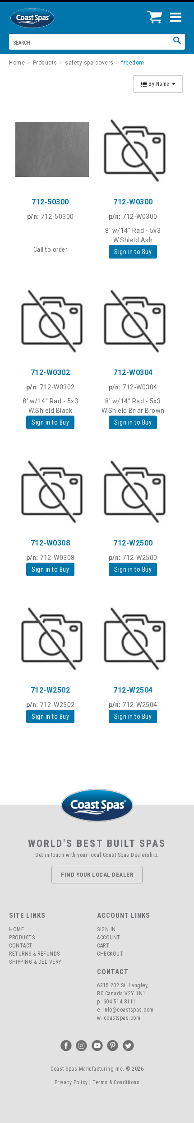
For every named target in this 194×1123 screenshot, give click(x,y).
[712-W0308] (50, 490)
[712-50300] (50, 149)
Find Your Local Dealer (97, 874)
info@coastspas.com (128, 1010)
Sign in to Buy (133, 251)
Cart (103, 946)
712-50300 (50, 202)
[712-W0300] (133, 149)
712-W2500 (133, 543)
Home (16, 929)
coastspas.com (122, 1018)
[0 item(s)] (157, 13)
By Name (159, 84)
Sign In (106, 929)
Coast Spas (47, 18)
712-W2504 (133, 690)
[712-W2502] (50, 637)
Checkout (110, 954)
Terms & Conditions (115, 1082)
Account (108, 937)
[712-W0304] (133, 319)
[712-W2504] (133, 637)
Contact (20, 946)
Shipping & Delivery (35, 962)
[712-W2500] (133, 490)
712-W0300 (133, 202)
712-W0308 (50, 543)
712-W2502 (50, 690)
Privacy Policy (71, 1082)
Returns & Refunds (34, 954)
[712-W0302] (50, 319)
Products (22, 937)
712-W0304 (133, 372)
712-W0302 (50, 372)
